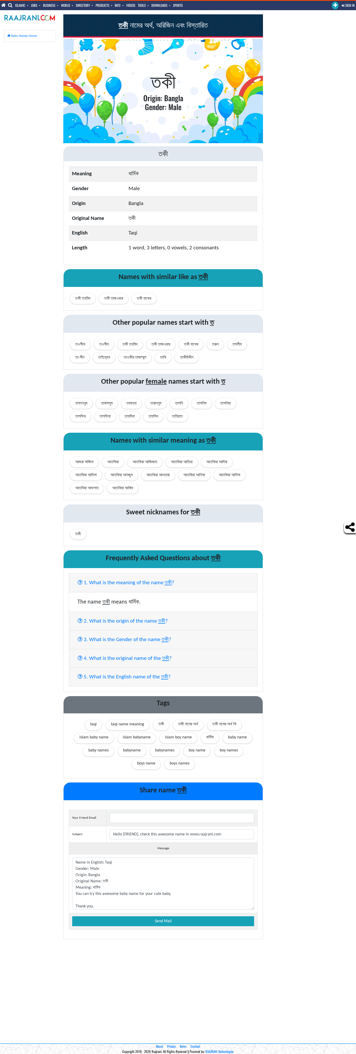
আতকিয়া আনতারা (158, 475)
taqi (93, 724)
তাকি (163, 358)
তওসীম (104, 344)
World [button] (66, 5)
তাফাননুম (81, 403)
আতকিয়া (113, 462)
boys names (179, 763)
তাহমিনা (130, 416)
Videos (130, 5)
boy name (197, 750)
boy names (229, 750)
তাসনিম (201, 403)
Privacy (171, 1046)
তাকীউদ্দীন (186, 358)
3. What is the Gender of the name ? (126, 639)
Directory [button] (83, 5)
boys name (146, 763)
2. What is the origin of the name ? (125, 621)
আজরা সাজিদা (84, 462)
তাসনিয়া (225, 403)
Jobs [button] (34, 5)
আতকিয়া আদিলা (86, 475)
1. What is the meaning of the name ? (128, 582)
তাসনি (179, 403)
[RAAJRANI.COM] (30, 17)
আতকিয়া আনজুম (122, 475)
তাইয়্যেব (104, 358)
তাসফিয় (80, 416)
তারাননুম (155, 403)
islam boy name (178, 737)
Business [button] (49, 5)
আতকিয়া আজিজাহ (145, 462)
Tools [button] (142, 5)
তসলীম (237, 344)
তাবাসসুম (107, 403)
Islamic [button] (20, 5)
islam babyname (137, 737)
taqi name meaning (127, 724)
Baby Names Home (23, 36)
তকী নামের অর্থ (188, 724)
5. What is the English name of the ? (126, 676)
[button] (335, 5)
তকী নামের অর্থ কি (224, 724)
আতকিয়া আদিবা (216, 462)
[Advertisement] (30, 124)
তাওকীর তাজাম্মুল (135, 358)
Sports (178, 5)
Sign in (350, 5)
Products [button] (103, 5)
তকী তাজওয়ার (113, 299)
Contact (195, 1046)
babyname (132, 750)
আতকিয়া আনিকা (194, 475)
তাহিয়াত (177, 416)
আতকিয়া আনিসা (229, 475)
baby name (237, 737)
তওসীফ (80, 344)
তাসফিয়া (105, 416)
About (159, 1046)
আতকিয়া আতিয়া (182, 462)
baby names (98, 750)
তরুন (215, 344)
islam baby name (93, 737)
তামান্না (131, 403)
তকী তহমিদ (82, 299)
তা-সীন (79, 358)
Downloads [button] (159, 5)
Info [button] (118, 5)
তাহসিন (153, 416)
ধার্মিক (210, 737)
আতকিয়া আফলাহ (87, 488)
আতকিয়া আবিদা (122, 488)
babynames (164, 750)
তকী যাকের (144, 299)
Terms (183, 1046)
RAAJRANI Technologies (219, 1051)
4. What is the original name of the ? (127, 658)
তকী (161, 724)
